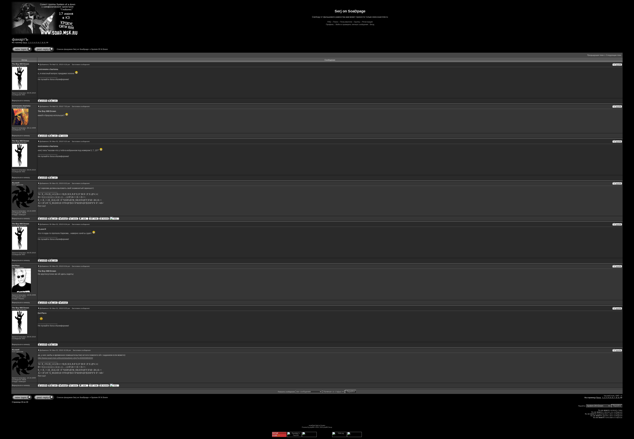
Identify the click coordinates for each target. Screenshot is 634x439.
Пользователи (346, 22)
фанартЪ (20, 39)
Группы (357, 22)
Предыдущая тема (595, 55)
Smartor (322, 425)
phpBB (312, 427)
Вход (372, 24)
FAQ (329, 22)
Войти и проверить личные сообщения (352, 24)
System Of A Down (99, 49)
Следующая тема (613, 55)
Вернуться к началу (21, 101)
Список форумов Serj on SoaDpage (73, 49)
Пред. (25, 42)
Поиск (335, 22)
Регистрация (367, 22)
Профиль (330, 24)
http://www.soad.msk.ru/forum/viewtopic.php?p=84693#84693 (65, 358)
